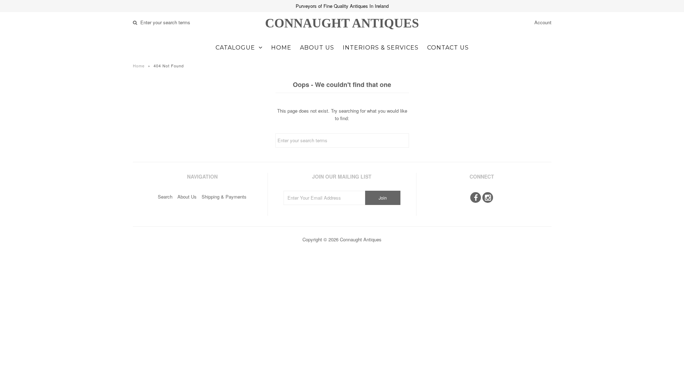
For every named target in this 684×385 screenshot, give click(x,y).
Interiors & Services (381, 47)
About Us (317, 47)
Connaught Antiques (342, 23)
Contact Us (448, 47)
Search (165, 196)
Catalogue (235, 47)
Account (542, 22)
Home (281, 47)
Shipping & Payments (224, 196)
